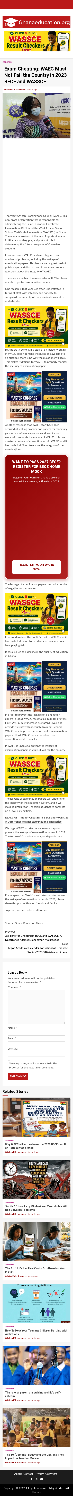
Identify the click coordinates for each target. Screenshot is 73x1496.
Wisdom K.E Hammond (15, 90)
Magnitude (55, 1488)
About (18, 1474)
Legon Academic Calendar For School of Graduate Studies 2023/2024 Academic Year (38, 948)
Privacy (39, 1474)
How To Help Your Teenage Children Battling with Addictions (36, 1303)
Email (12, 1038)
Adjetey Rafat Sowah (14, 1276)
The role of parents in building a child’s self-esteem (36, 1365)
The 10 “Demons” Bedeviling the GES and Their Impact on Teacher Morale (36, 1427)
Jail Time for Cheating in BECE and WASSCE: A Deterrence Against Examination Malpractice (33, 935)
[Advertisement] (36, 176)
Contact (28, 1474)
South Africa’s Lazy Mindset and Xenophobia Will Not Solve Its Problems (36, 1179)
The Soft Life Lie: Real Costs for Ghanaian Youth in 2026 (36, 1241)
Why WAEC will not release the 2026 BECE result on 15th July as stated (36, 1117)
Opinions (7, 62)
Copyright (51, 1474)
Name (12, 1028)
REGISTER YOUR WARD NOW (36, 567)
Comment (14, 987)
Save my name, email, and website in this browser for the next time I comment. (33, 1065)
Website (13, 1049)
